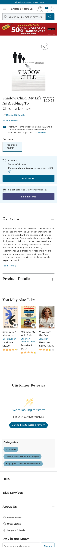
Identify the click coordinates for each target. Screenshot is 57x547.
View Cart (48, 515)
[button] (28, 273)
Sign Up (7, 537)
